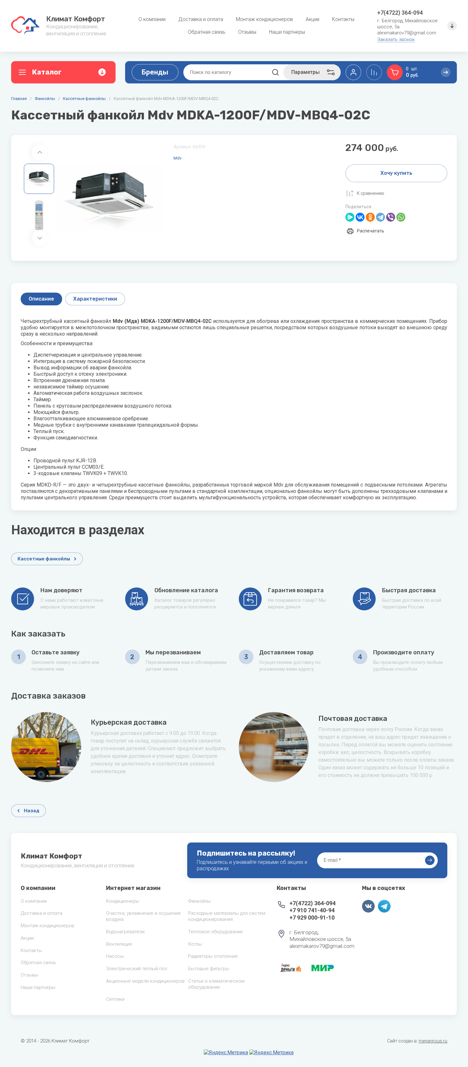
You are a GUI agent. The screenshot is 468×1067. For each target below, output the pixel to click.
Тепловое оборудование (215, 932)
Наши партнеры (38, 987)
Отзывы (29, 975)
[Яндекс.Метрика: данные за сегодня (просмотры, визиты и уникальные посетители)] (226, 1052)
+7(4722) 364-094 (400, 12)
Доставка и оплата (41, 913)
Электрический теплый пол (136, 968)
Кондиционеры (122, 901)
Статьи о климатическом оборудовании (216, 984)
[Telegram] (380, 217)
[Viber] (390, 217)
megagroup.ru (433, 1040)
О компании (34, 901)
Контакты (31, 950)
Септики (115, 999)
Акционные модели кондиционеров (145, 981)
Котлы (195, 944)
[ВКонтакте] (360, 217)
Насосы (115, 956)
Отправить (430, 860)
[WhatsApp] (400, 217)
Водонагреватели (125, 932)
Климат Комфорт (75, 19)
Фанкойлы (45, 98)
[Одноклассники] (370, 217)
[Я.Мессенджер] (349, 217)
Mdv (177, 158)
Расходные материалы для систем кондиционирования (227, 916)
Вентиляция (119, 944)
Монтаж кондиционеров (47, 925)
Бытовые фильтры (208, 968)
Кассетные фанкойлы (84, 98)
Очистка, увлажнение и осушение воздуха (143, 916)
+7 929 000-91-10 (312, 917)
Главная (19, 98)
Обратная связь (38, 962)
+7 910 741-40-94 (312, 910)
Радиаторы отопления (213, 956)
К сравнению (370, 193)
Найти (275, 72)
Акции (27, 938)
